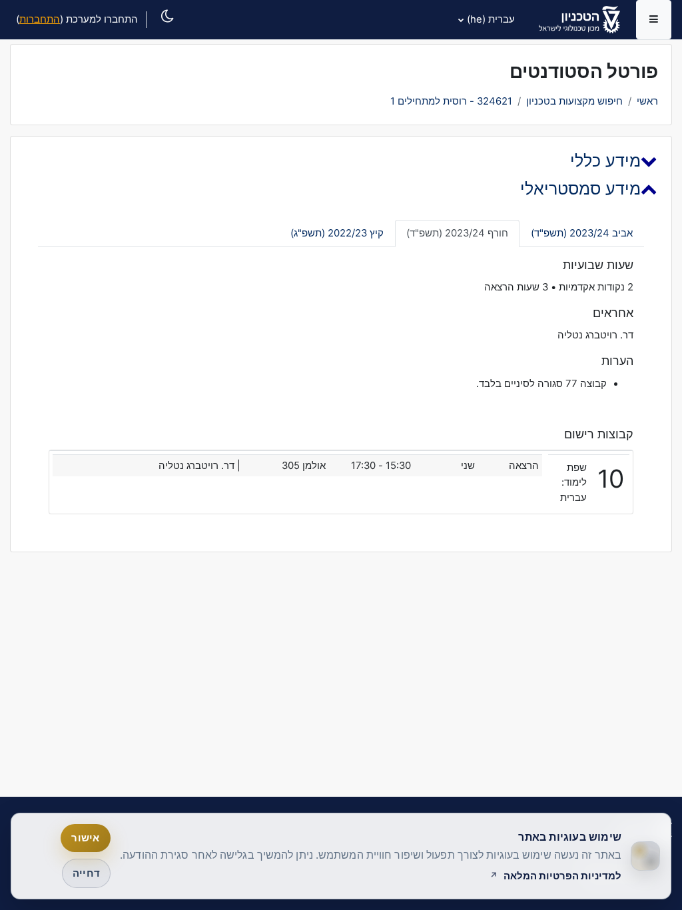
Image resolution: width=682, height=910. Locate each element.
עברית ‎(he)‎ (491, 19)
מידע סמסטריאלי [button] (580, 189)
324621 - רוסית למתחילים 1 (451, 101)
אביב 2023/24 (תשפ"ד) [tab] (582, 233)
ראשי (647, 101)
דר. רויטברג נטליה (595, 335)
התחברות (39, 19)
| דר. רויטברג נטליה (199, 466)
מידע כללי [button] (605, 161)
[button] (163, 31)
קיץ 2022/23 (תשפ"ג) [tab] (337, 233)
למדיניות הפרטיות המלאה (562, 876)
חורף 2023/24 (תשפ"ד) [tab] (457, 233)
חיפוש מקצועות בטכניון (574, 101)
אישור (85, 838)
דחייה (86, 873)
